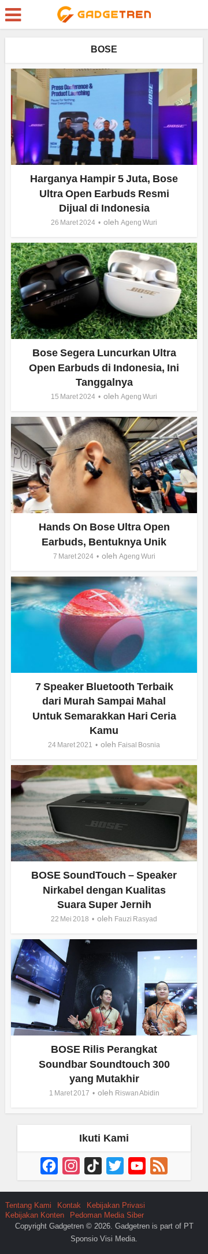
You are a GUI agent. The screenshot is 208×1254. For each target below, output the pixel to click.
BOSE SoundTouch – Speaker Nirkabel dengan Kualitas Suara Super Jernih (104, 889)
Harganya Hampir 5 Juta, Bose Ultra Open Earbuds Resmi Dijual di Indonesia (104, 193)
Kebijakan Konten (34, 1215)
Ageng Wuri (139, 223)
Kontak (69, 1205)
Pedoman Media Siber (107, 1215)
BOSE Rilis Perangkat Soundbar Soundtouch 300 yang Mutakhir (104, 1064)
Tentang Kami (28, 1205)
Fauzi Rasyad (135, 919)
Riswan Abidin (137, 1093)
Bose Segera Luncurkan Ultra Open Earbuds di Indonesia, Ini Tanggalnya (104, 367)
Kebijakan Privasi (116, 1205)
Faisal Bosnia (139, 745)
